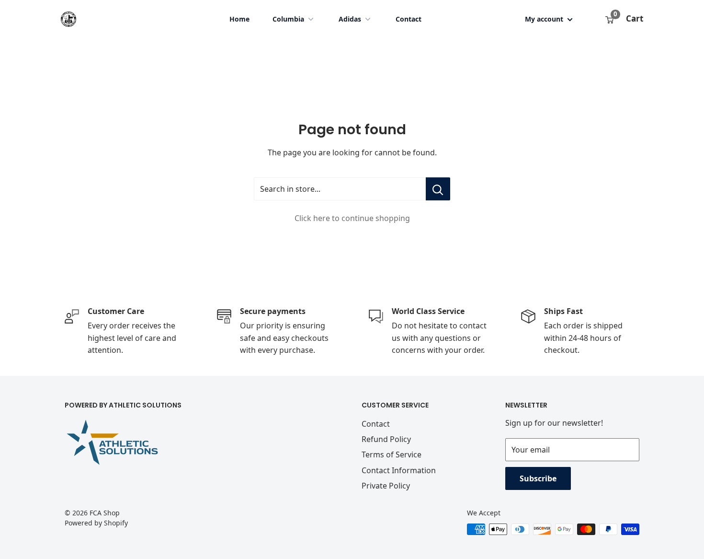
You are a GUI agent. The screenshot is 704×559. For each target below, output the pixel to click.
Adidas (350, 18)
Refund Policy (386, 439)
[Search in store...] (438, 188)
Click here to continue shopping (352, 218)
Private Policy (386, 485)
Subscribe (538, 478)
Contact (408, 18)
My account (545, 18)
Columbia (288, 18)
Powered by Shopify (96, 522)
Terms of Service (391, 454)
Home (239, 18)
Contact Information (399, 470)
